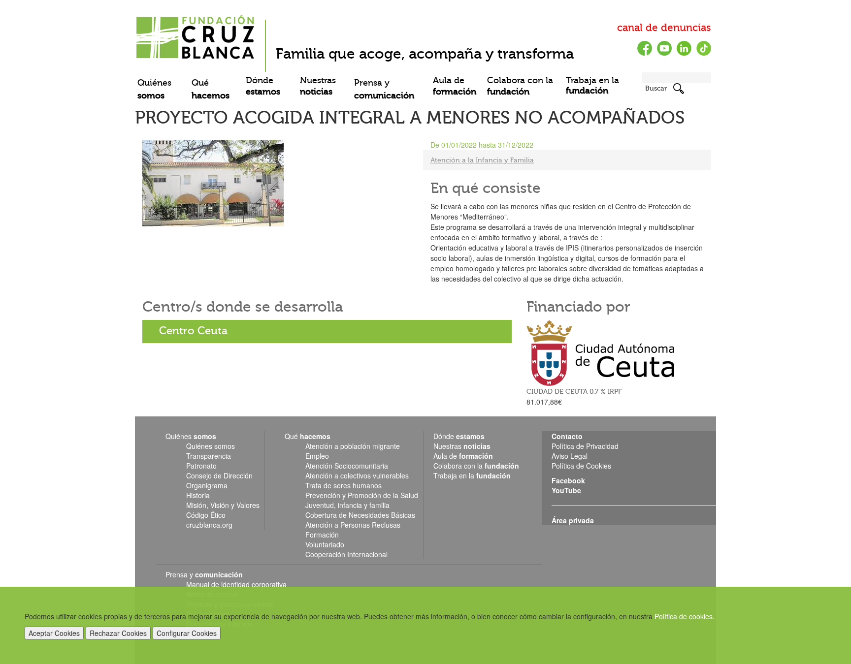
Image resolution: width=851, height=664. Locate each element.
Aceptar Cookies (54, 633)
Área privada (573, 520)
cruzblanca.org (209, 525)
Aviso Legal (570, 456)
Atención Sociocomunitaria (346, 466)
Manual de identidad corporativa (236, 584)
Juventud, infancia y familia (347, 505)
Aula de (454, 86)
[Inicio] (196, 33)
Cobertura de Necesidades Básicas (360, 515)
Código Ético (206, 515)
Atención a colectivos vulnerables (357, 475)
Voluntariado (324, 544)
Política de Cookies (581, 466)
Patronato (201, 466)
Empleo (317, 456)
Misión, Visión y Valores (223, 505)
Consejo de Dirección (219, 475)
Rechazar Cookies (118, 633)
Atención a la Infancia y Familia (482, 160)
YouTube (566, 490)
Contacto (567, 436)
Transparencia (208, 456)
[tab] (327, 332)
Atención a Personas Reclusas (352, 525)
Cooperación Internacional (346, 554)
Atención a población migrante (352, 446)
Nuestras (318, 86)
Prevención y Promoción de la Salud (361, 495)
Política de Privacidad (585, 446)
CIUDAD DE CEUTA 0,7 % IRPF (574, 392)
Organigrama (207, 485)
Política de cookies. (685, 616)
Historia (198, 495)
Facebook (568, 480)
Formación (322, 534)
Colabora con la (520, 86)
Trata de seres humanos (343, 485)
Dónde (263, 86)
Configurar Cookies (187, 633)
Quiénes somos (210, 446)
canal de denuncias (664, 27)
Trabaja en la (592, 85)
